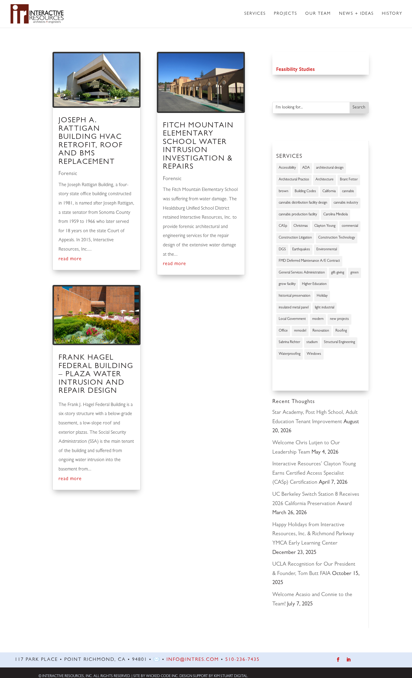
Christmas (300, 226)
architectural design (330, 168)
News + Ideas (356, 14)
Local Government (292, 319)
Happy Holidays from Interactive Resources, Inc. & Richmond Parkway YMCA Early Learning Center (313, 534)
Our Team (318, 14)
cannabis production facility (298, 215)
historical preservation (294, 296)
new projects (339, 319)
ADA (306, 168)
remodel (300, 331)
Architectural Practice (294, 180)
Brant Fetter (349, 180)
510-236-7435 (242, 660)
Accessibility (287, 168)
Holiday (322, 296)
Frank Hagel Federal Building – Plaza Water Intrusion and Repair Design (96, 375)
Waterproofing (289, 354)
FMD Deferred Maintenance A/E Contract (309, 261)
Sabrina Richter (289, 342)
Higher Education (314, 284)
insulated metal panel (294, 308)
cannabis (348, 191)
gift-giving (337, 273)
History (392, 14)
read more (70, 259)
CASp (283, 226)
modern (318, 319)
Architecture (324, 180)
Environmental (326, 250)
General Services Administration (302, 273)
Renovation (320, 331)
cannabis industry (346, 203)
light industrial (324, 308)
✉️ (157, 660)
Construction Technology (336, 238)
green (354, 273)
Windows (314, 354)
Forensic (68, 174)
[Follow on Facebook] (338, 659)
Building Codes (305, 191)
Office (283, 331)
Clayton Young (324, 226)
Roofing (341, 331)
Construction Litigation (295, 238)
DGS (282, 250)
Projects (285, 14)
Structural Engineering (339, 342)
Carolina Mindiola (335, 215)
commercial (350, 226)
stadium (312, 342)
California (329, 191)
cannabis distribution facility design (303, 203)
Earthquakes (301, 250)
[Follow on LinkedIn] (348, 659)
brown (283, 191)
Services (255, 14)
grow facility (287, 284)
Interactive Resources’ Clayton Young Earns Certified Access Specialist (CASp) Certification (314, 474)
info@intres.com (192, 660)
